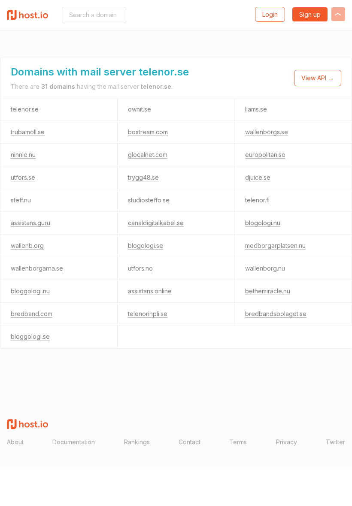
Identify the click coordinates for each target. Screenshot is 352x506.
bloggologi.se (30, 336)
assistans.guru (30, 222)
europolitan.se (265, 154)
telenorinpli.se (147, 313)
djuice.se (257, 177)
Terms (238, 442)
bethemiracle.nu (267, 291)
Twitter (335, 442)
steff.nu (21, 200)
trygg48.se (143, 177)
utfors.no (140, 268)
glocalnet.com (147, 154)
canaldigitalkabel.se (156, 222)
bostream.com (148, 132)
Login (270, 14)
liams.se (256, 109)
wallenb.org (27, 245)
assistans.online (150, 291)
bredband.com (31, 313)
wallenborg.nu (265, 268)
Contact (189, 442)
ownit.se (139, 109)
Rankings (137, 442)
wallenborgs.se (266, 132)
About (15, 442)
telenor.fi (257, 200)
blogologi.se (145, 245)
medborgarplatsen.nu (275, 245)
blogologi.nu (262, 222)
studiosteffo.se (149, 200)
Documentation (73, 442)
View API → (317, 77)
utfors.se (23, 177)
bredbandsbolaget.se (275, 313)
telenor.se (25, 109)
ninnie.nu (23, 154)
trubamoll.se (28, 132)
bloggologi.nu (30, 291)
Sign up (310, 14)
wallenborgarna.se (37, 268)
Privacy (286, 442)
